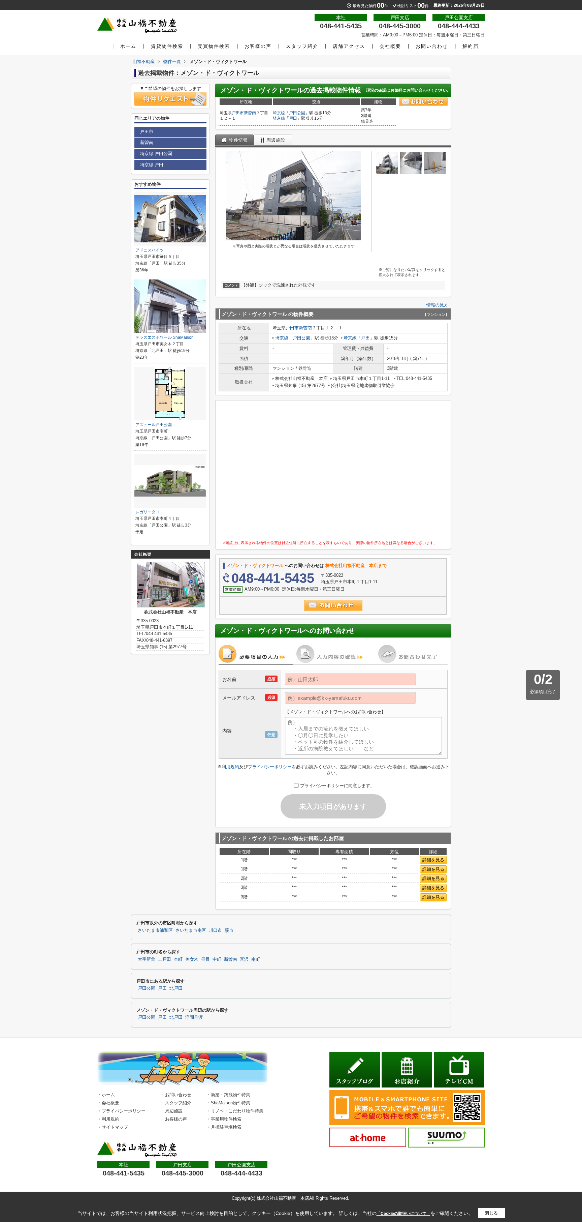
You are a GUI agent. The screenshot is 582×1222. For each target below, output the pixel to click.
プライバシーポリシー (270, 766)
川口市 (215, 930)
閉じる (491, 1213)
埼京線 (279, 113)
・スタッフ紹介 (176, 1102)
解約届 (470, 46)
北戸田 (176, 988)
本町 (178, 959)
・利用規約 (108, 1119)
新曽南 (250, 113)
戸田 (293, 118)
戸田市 (238, 113)
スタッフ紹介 (302, 46)
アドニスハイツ (149, 250)
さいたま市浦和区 (155, 930)
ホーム (128, 46)
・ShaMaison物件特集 (228, 1102)
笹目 (205, 959)
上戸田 (164, 959)
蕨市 (229, 930)
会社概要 (390, 46)
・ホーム (106, 1094)
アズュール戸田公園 (153, 424)
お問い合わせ (432, 46)
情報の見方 (437, 304)
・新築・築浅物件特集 (228, 1094)
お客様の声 (258, 46)
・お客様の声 (174, 1119)
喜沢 (244, 959)
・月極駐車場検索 (223, 1127)
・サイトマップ (112, 1127)
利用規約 (230, 766)
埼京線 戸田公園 (156, 153)
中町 (217, 959)
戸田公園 (297, 113)
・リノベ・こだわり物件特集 (234, 1110)
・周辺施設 (172, 1110)
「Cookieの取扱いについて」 (403, 1213)
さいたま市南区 (190, 930)
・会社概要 (108, 1102)
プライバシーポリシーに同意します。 (337, 785)
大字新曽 (146, 959)
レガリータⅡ (147, 512)
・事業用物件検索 (223, 1119)
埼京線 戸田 (151, 164)
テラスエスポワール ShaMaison (164, 337)
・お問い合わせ (176, 1094)
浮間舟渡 (194, 1017)
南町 (255, 959)
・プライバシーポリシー (121, 1110)
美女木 (191, 959)
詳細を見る (433, 859)
